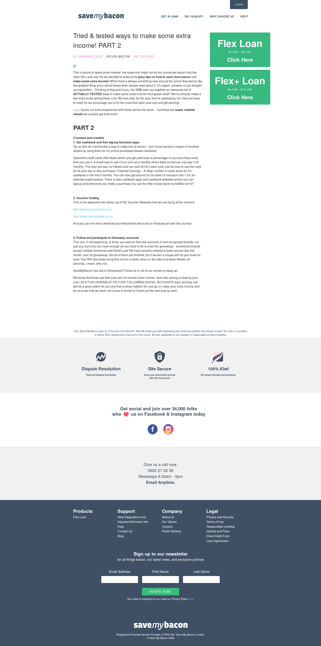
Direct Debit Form (218, 536)
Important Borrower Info (133, 522)
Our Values (169, 522)
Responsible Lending (220, 526)
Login (239, 4)
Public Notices (171, 531)
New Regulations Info (132, 517)
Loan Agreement (217, 541)
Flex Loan (79, 517)
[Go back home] (101, 16)
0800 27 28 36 (160, 470)
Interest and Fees (217, 531)
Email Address (119, 571)
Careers (167, 526)
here (191, 599)
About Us (168, 517)
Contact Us (125, 531)
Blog (121, 536)
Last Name (201, 571)
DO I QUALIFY (194, 16)
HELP (244, 16)
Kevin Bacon (118, 56)
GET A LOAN (169, 16)
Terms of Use (215, 522)
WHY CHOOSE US (222, 16)
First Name (160, 571)
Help (121, 526)
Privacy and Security (220, 517)
